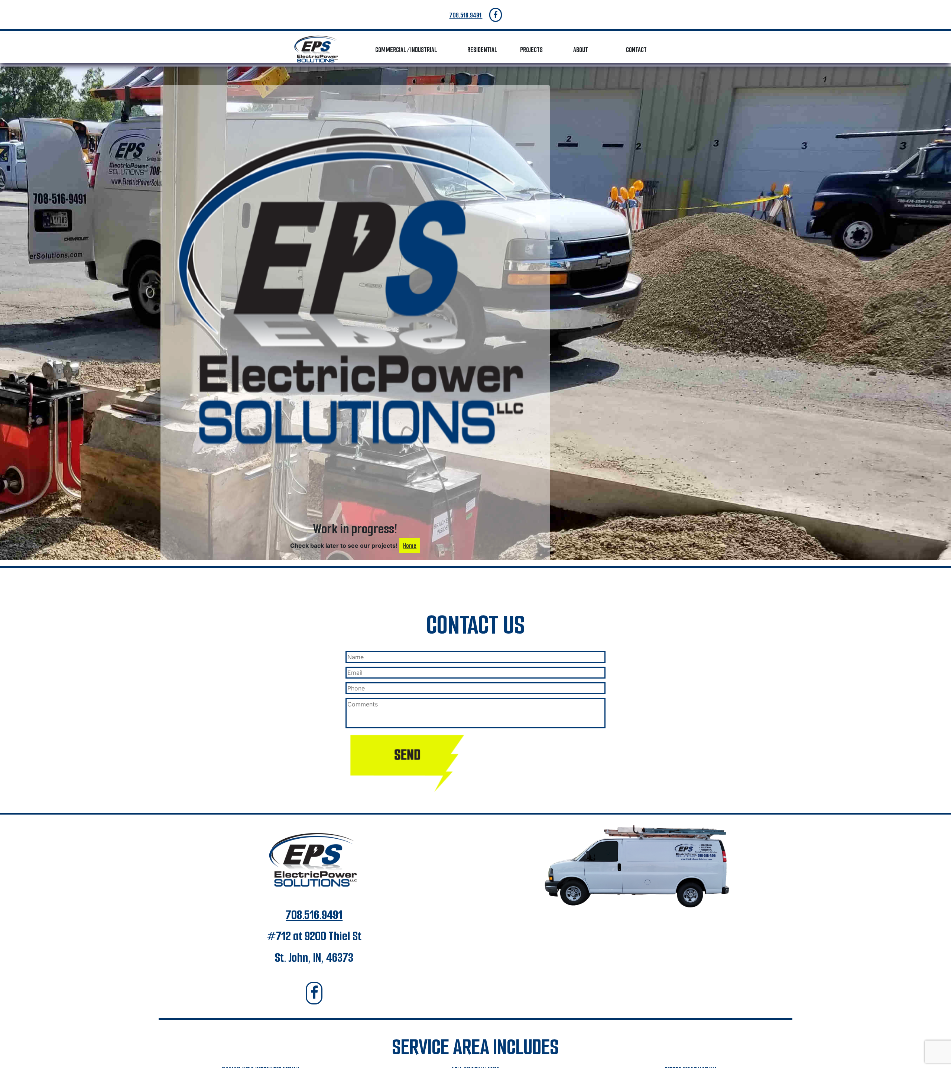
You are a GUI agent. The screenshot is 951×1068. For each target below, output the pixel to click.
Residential (482, 49)
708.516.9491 (466, 15)
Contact (636, 49)
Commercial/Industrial (406, 49)
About (580, 49)
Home (409, 546)
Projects (531, 49)
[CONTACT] (407, 763)
